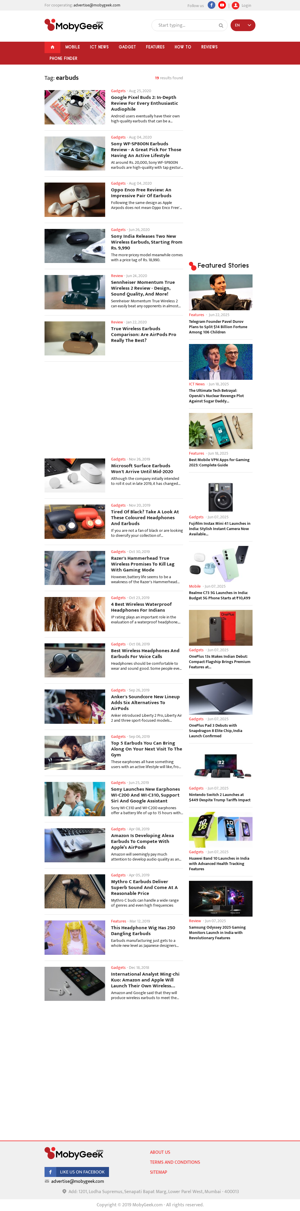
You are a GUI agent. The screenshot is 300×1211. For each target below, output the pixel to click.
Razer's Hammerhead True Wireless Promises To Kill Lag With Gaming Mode (143, 564)
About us (160, 1152)
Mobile (72, 47)
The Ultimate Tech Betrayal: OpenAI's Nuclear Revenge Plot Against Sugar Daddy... (216, 396)
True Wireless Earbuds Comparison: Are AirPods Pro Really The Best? (143, 334)
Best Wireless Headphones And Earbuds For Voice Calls (145, 654)
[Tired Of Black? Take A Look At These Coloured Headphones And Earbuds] (75, 522)
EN (237, 25)
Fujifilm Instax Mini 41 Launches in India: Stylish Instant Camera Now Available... (219, 529)
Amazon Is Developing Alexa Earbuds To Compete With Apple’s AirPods (142, 841)
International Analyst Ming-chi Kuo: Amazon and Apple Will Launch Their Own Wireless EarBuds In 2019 (145, 980)
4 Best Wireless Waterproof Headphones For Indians (141, 607)
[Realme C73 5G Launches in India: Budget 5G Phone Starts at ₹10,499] (221, 564)
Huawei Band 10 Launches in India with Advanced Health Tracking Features (219, 864)
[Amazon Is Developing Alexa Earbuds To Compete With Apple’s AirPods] (75, 845)
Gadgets (118, 90)
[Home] (52, 47)
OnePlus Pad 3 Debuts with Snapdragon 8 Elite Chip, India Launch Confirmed (215, 731)
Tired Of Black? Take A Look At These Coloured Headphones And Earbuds (145, 518)
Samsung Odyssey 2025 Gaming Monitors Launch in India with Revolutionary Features (217, 933)
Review (117, 275)
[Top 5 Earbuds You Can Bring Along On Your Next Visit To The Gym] (75, 753)
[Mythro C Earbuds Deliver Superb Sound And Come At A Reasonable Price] (75, 891)
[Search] (221, 25)
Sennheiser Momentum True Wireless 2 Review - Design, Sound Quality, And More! (143, 288)
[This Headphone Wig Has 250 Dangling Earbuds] (75, 937)
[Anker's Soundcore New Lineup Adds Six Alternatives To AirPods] (75, 706)
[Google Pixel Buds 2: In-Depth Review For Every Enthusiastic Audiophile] (75, 107)
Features (155, 47)
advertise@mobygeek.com (97, 5)
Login (246, 5)
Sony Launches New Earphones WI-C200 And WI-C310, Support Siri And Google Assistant (145, 795)
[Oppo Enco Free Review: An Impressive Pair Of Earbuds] (75, 200)
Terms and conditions (175, 1162)
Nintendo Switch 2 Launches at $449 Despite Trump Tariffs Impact (219, 797)
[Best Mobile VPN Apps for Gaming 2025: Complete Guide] (221, 431)
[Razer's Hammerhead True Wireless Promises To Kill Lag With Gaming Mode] (75, 568)
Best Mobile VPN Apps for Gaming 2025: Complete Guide (219, 462)
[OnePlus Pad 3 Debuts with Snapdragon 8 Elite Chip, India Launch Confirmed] (221, 697)
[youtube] (222, 5)
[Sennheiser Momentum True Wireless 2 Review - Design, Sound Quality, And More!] (75, 292)
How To (183, 47)
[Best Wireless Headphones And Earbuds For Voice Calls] (75, 660)
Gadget (127, 47)
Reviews (209, 47)
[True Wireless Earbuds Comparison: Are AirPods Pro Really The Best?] (75, 338)
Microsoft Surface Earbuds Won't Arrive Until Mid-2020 (142, 469)
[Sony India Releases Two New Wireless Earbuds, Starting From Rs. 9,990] (75, 246)
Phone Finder (63, 58)
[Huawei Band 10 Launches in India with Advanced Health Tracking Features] (221, 830)
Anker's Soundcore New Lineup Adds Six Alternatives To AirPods (145, 702)
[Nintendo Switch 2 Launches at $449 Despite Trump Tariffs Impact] (221, 766)
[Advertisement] (114, 413)
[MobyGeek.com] (74, 25)
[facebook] (77, 1175)
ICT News (99, 47)
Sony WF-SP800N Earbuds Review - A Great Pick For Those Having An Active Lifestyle (146, 149)
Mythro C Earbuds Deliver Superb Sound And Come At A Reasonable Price (144, 887)
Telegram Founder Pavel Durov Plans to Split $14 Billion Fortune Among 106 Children (218, 327)
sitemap (158, 1172)
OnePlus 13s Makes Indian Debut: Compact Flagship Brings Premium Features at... (219, 662)
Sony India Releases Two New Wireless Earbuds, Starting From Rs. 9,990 (147, 242)
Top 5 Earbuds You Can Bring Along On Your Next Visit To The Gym (146, 749)
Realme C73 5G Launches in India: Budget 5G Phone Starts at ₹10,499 (219, 595)
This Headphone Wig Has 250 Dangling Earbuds (143, 931)
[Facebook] (211, 5)
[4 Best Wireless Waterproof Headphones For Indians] (75, 614)
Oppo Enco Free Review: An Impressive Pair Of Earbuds (141, 193)
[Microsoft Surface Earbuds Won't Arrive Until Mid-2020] (75, 475)
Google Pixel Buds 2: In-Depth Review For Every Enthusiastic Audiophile (144, 103)
